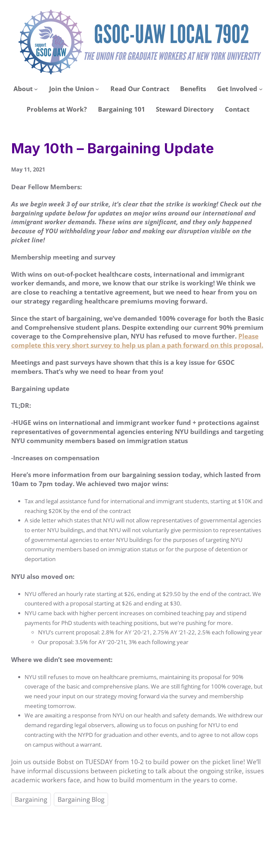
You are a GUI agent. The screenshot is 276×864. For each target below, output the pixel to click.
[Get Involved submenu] (261, 89)
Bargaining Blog (81, 799)
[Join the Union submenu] (97, 89)
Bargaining (31, 799)
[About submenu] (36, 89)
